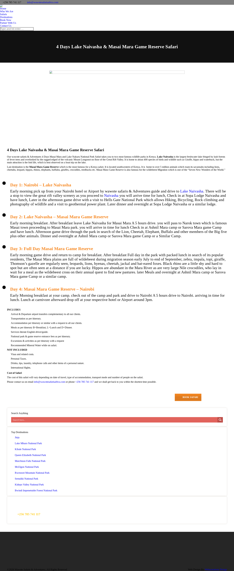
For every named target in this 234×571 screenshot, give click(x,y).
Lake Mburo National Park (28, 443)
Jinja (17, 437)
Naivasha (111, 195)
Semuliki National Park (26, 478)
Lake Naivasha (191, 191)
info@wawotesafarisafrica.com (42, 2)
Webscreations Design (216, 569)
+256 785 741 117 (84, 381)
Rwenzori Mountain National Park (32, 472)
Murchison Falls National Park (30, 461)
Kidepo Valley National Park (29, 484)
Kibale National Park (25, 449)
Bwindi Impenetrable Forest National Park (36, 490)
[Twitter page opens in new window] (184, 552)
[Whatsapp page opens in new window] (194, 552)
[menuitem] (3, 8)
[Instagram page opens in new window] (189, 552)
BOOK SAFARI (190, 397)
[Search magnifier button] (220, 420)
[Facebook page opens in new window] (180, 552)
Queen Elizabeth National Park (30, 455)
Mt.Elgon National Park (27, 467)
